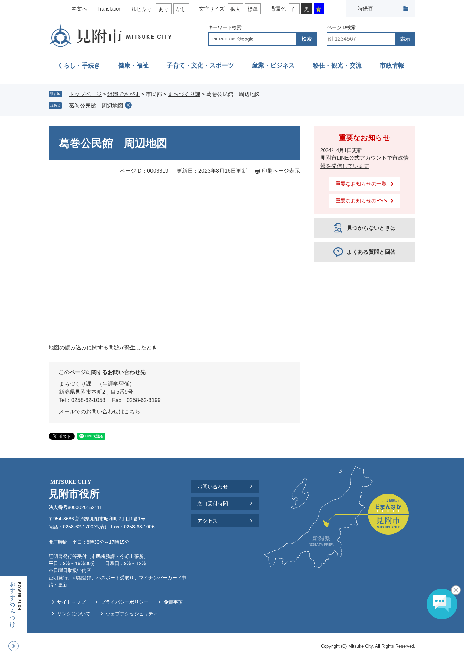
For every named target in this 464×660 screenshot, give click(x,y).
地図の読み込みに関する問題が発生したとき (103, 347)
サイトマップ (71, 602)
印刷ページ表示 (281, 171)
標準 (253, 9)
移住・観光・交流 (337, 65)
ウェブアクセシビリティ (132, 613)
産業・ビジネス (273, 65)
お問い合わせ (212, 486)
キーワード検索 (225, 27)
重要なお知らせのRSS (361, 200)
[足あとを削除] (128, 105)
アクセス (207, 521)
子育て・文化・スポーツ (200, 65)
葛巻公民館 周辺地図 (96, 106)
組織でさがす (123, 94)
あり (164, 9)
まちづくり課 (184, 94)
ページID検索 (341, 27)
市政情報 (392, 65)
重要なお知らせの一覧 (361, 184)
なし (181, 9)
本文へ (79, 9)
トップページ (85, 94)
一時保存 (363, 8)
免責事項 (173, 602)
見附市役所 (74, 489)
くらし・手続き (78, 65)
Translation (109, 9)
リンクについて (73, 613)
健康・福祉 (133, 65)
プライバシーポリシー (124, 602)
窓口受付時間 (212, 503)
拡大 (235, 9)
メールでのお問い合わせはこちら (99, 411)
